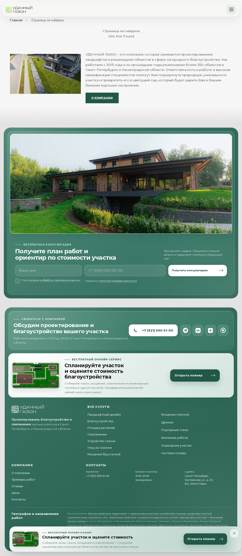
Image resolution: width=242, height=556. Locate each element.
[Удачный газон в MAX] (223, 330)
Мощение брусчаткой (104, 454)
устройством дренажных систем (158, 517)
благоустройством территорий (107, 513)
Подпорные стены (174, 430)
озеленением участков (144, 513)
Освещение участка (176, 445)
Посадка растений (101, 428)
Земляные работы (174, 438)
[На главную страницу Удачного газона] (28, 409)
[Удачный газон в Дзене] (210, 330)
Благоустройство (100, 421)
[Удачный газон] (19, 9)
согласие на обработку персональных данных (54, 280)
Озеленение (97, 434)
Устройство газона (101, 441)
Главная (16, 20)
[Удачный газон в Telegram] (185, 330)
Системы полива (173, 453)
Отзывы (17, 486)
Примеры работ (23, 479)
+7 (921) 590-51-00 (157, 330)
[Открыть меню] (231, 9)
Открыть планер (201, 539)
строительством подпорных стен (87, 517)
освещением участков (193, 517)
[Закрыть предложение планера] (234, 533)
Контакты (19, 499)
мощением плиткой (199, 513)
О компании (21, 473)
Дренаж (167, 422)
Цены (16, 493)
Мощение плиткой (175, 414)
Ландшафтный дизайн (104, 414)
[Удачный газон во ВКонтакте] (198, 330)
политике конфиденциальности (118, 281)
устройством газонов (173, 513)
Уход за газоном (99, 447)
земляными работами (123, 517)
